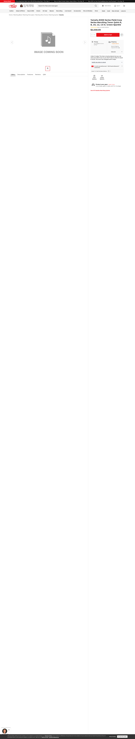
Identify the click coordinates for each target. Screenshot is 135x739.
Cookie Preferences (54, 737)
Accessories (77, 11)
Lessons (123, 11)
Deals (103, 11)
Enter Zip (113, 51)
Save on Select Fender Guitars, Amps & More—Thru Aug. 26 (69, 1)
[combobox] (93, 35)
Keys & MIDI (30, 11)
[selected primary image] (48, 42)
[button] (27, 6)
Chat (25, 6)
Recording (59, 11)
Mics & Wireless (87, 11)
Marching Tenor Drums (41, 15)
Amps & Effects (20, 11)
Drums (38, 11)
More (96, 11)
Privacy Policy (48, 735)
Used (108, 11)
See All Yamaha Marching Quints (100, 90)
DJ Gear (45, 11)
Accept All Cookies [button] (122, 736)
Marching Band (17, 15)
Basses (52, 11)
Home (10, 15)
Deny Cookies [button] (112, 736)
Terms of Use (44, 737)
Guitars (11, 11)
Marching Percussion (28, 15)
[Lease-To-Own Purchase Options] (109, 71)
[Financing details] (122, 66)
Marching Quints (53, 15)
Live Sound (68, 11)
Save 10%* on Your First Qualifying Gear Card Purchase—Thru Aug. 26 (106, 1)
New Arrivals (115, 11)
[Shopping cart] (124, 6)
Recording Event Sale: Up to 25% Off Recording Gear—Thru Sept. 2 (33, 1)
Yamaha (61, 15)
